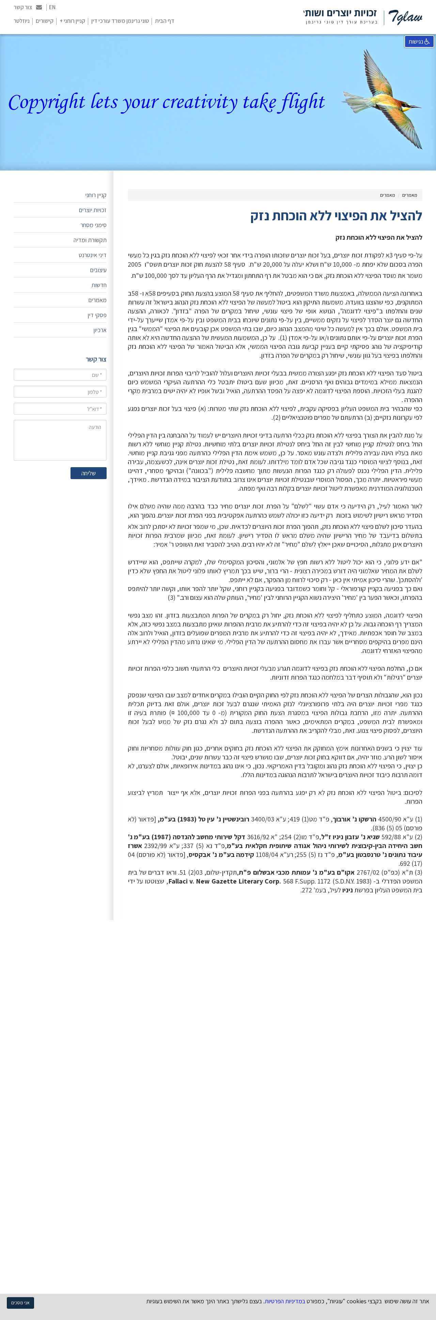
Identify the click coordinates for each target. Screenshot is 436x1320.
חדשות (99, 285)
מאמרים (409, 195)
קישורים (44, 21)
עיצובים (98, 270)
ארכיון (100, 330)
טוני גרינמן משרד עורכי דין (120, 21)
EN (52, 7)
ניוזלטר (22, 21)
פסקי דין (97, 315)
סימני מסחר (93, 225)
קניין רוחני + (72, 21)
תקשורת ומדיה (90, 240)
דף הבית (164, 21)
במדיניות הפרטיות (285, 1301)
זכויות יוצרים (93, 210)
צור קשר (23, 7)
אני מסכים (20, 1303)
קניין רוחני (96, 195)
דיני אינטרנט (93, 255)
